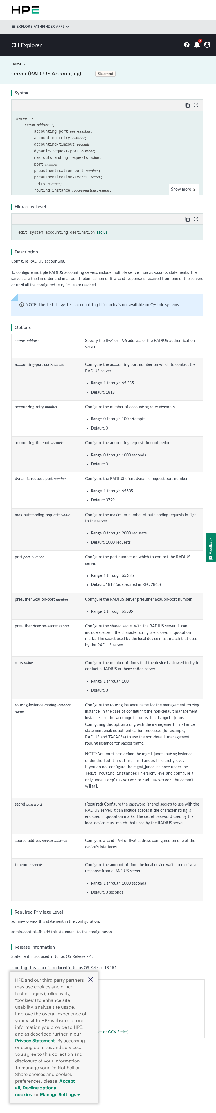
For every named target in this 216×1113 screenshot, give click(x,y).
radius (102, 233)
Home (16, 64)
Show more (181, 189)
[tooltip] (188, 105)
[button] (90, 980)
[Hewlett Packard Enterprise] (24, 10)
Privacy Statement (35, 1040)
